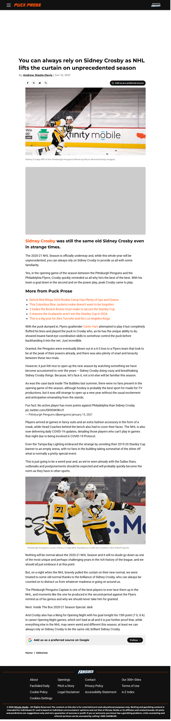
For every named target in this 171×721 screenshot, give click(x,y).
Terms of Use (130, 686)
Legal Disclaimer (69, 692)
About (34, 679)
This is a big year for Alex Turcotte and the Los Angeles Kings (69, 318)
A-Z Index (128, 692)
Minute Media (21, 707)
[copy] (45, 83)
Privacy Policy (94, 686)
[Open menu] (9, 5)
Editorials (42, 652)
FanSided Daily (40, 686)
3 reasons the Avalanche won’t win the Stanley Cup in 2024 (68, 314)
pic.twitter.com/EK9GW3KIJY (44, 410)
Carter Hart (90, 326)
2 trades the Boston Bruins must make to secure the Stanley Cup (72, 309)
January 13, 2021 (82, 414)
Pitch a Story (66, 686)
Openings (64, 679)
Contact (90, 679)
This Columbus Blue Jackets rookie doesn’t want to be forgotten (71, 304)
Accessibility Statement (100, 692)
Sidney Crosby (40, 240)
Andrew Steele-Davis (37, 75)
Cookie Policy (39, 692)
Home (29, 652)
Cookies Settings (41, 698)
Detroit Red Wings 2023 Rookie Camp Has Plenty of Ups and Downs (74, 300)
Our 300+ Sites (131, 679)
